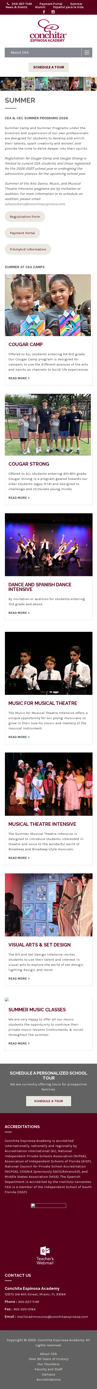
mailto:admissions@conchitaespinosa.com (52, 1317)
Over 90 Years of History (48, 1359)
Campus (48, 1374)
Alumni (40, 7)
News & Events (16, 7)
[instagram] (53, 12)
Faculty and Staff (48, 1369)
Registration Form (25, 217)
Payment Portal (51, 4)
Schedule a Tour (48, 67)
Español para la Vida (68, 7)
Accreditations (48, 1379)
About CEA (19, 52)
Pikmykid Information (28, 249)
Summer (76, 4)
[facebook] (43, 12)
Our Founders (48, 1364)
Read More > (19, 378)
